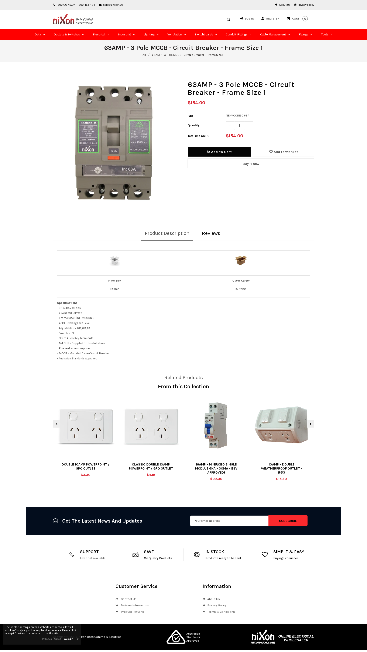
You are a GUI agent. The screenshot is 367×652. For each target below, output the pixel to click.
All (144, 55)
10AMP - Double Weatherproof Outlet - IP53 (281, 468)
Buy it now (251, 164)
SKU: (192, 116)
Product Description (167, 233)
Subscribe (288, 521)
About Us (284, 4)
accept (71, 638)
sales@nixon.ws (113, 4)
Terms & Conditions (221, 612)
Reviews (211, 233)
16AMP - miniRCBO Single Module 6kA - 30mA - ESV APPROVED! (216, 468)
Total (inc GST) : (198, 136)
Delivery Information (134, 605)
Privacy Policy (305, 4)
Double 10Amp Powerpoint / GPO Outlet (86, 466)
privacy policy (51, 638)
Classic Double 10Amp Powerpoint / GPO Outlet (151, 466)
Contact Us (128, 599)
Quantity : (194, 125)
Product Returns (132, 612)
